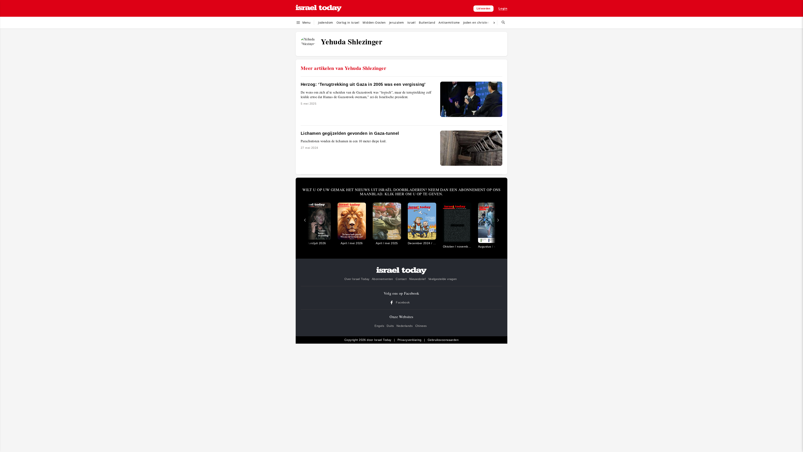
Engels (379, 325)
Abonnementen (382, 279)
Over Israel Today (356, 279)
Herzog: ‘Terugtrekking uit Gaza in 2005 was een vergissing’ (363, 84)
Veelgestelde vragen (442, 279)
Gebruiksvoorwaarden (443, 340)
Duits (390, 325)
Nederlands (404, 325)
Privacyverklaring (410, 340)
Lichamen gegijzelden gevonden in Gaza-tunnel (350, 133)
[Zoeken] (501, 22)
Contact (401, 279)
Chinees (421, 325)
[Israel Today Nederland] (318, 8)
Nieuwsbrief (417, 279)
